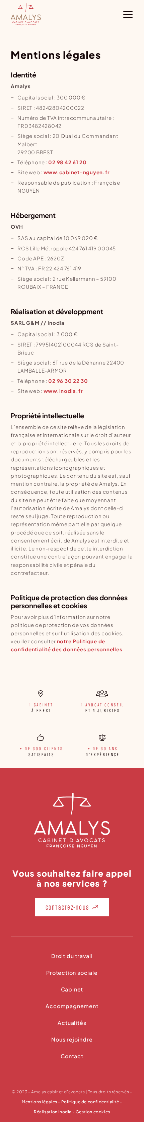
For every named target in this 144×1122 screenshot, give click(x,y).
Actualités (72, 1023)
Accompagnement (72, 1006)
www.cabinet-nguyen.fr (77, 172)
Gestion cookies (93, 1111)
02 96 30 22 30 (68, 381)
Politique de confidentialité (90, 1101)
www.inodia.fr (63, 391)
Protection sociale (71, 973)
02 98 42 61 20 (67, 162)
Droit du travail (72, 956)
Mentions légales (39, 1101)
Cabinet (72, 990)
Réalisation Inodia (53, 1111)
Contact (72, 1057)
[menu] (128, 14)
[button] (72, 907)
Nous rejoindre (71, 1040)
